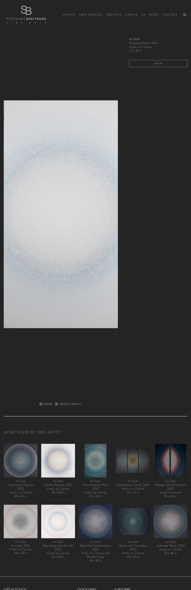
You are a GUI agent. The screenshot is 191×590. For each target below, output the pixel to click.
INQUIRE (158, 63)
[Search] (184, 14)
